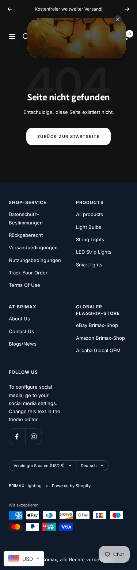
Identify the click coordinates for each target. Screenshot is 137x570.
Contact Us (21, 331)
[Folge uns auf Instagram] (33, 436)
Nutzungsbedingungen (35, 260)
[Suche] (26, 36)
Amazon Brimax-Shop (100, 338)
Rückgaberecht (26, 235)
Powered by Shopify (71, 485)
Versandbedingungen (33, 247)
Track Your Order (28, 273)
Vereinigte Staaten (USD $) (39, 465)
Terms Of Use (24, 285)
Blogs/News (23, 344)
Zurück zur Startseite (68, 136)
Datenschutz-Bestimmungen (26, 218)
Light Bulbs (88, 227)
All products (89, 214)
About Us (19, 318)
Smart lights (89, 264)
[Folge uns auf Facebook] (17, 436)
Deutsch (89, 465)
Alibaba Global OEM (98, 350)
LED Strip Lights (93, 252)
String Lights (90, 239)
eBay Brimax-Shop (97, 325)
